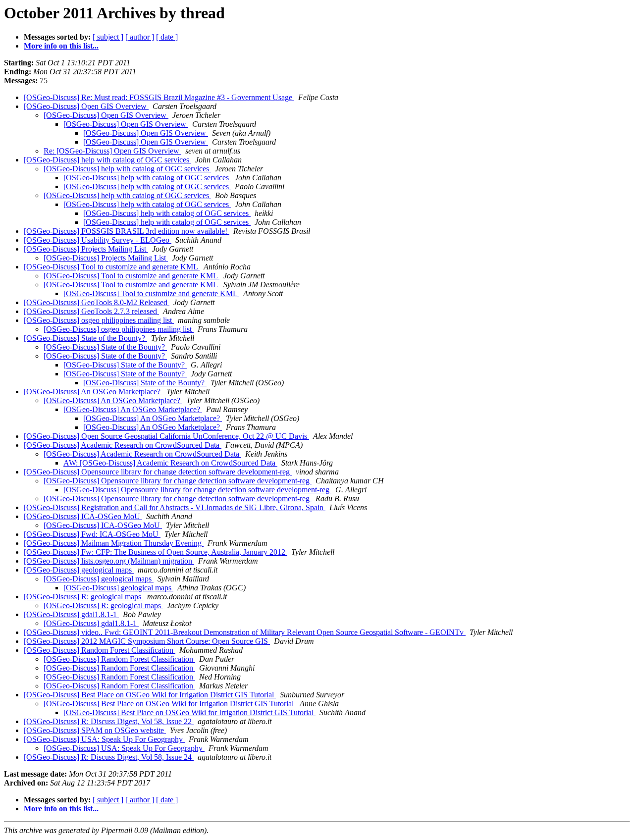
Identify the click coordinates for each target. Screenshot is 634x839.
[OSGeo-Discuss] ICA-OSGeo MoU (83, 516)
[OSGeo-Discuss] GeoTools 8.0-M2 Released (96, 302)
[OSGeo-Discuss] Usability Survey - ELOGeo (97, 240)
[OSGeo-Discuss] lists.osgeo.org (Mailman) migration (109, 561)
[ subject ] (108, 37)
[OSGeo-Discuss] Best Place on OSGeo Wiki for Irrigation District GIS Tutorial (150, 694)
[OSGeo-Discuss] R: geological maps (83, 596)
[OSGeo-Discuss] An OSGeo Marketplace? (93, 391)
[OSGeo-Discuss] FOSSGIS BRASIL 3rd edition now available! (126, 231)
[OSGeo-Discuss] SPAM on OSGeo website (95, 730)
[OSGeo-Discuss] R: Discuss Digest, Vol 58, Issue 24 (109, 757)
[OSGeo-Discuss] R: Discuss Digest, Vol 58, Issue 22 (109, 721)
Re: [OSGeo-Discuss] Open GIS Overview (112, 151)
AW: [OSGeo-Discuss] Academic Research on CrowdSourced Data (170, 463)
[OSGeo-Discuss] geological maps (79, 570)
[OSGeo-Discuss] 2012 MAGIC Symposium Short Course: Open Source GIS (147, 641)
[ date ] (167, 37)
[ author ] (139, 37)
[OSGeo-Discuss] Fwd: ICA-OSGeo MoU (92, 534)
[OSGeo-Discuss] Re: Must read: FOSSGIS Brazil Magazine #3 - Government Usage (159, 97)
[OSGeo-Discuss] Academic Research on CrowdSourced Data (122, 445)
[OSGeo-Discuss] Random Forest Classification (99, 650)
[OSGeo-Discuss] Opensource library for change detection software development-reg (158, 472)
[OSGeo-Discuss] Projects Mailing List (86, 249)
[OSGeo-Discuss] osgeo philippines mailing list (99, 320)
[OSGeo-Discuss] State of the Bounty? (85, 338)
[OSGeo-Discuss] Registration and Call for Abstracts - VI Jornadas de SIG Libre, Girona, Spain (174, 507)
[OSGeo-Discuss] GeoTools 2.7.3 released (91, 311)
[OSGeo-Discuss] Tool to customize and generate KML (112, 266)
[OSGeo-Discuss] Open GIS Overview (86, 106)
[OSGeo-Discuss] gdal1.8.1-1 (71, 614)
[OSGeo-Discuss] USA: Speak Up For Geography (104, 739)
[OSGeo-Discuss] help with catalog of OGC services (107, 160)
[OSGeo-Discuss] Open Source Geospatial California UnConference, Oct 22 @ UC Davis (166, 436)
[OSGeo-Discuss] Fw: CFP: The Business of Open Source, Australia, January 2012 (155, 552)
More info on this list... (61, 46)
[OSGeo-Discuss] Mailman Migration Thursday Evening (114, 543)
